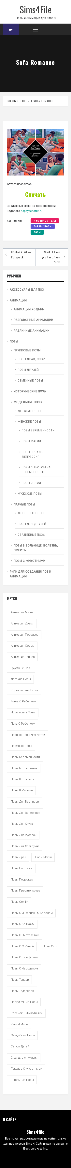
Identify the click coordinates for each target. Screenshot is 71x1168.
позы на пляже (22, 868)
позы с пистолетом (25, 935)
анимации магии (22, 612)
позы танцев (20, 979)
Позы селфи (31, 482)
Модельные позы (28, 402)
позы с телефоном (24, 957)
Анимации (18, 300)
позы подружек (22, 879)
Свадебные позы (31, 534)
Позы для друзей (32, 523)
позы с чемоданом (24, 968)
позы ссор (50, 946)
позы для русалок (23, 835)
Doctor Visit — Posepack (21, 254)
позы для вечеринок (25, 813)
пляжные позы (21, 746)
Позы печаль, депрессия (33, 454)
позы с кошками (23, 924)
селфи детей (20, 1046)
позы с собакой (22, 946)
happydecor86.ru (31, 211)
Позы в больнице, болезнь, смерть (36, 548)
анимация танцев (23, 657)
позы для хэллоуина (25, 846)
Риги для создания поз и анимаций (30, 574)
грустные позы (21, 668)
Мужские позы (30, 493)
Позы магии (31, 441)
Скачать (35, 194)
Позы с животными (29, 560)
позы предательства (25, 890)
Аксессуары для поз (27, 289)
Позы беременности (38, 430)
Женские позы (29, 421)
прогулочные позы (24, 1002)
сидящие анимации (24, 1057)
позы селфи (19, 901)
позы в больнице (23, 779)
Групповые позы (27, 350)
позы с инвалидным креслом (32, 913)
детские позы (21, 679)
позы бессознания (24, 768)
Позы (37, 232)
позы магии (43, 857)
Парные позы (43, 226)
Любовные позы (45, 220)
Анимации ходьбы (29, 309)
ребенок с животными (27, 1013)
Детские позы (29, 411)
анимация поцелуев (24, 634)
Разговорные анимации (33, 319)
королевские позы (24, 690)
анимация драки (22, 623)
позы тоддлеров (22, 991)
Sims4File (36, 9)
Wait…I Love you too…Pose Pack (51, 257)
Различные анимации (32, 330)
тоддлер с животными (26, 1068)
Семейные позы (30, 380)
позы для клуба (22, 824)
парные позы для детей (28, 735)
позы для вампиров (25, 801)
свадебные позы (23, 1035)
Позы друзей (28, 369)
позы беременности (25, 757)
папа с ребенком (23, 723)
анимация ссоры (23, 645)
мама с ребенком (23, 701)
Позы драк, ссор (31, 359)
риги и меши (19, 1024)
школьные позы (22, 1080)
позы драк (18, 857)
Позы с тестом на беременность (36, 470)
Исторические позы (30, 391)
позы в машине (22, 790)
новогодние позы (23, 712)
